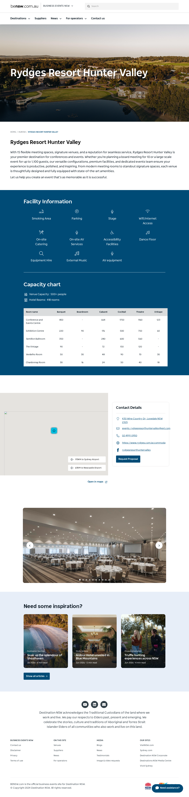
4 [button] (89, 580)
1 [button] (80, 580)
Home (13, 132)
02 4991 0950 (129, 435)
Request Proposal (128, 459)
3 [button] (86, 580)
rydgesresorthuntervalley (136, 450)
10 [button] (109, 580)
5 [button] (93, 580)
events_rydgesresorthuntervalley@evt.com (146, 428)
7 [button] (99, 580)
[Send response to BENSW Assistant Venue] (178, 5)
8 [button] (102, 580)
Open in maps (95, 482)
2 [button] (83, 580)
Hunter (22, 132)
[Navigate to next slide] (159, 545)
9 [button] (106, 580)
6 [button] (96, 580)
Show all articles (35, 676)
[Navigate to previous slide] (30, 545)
